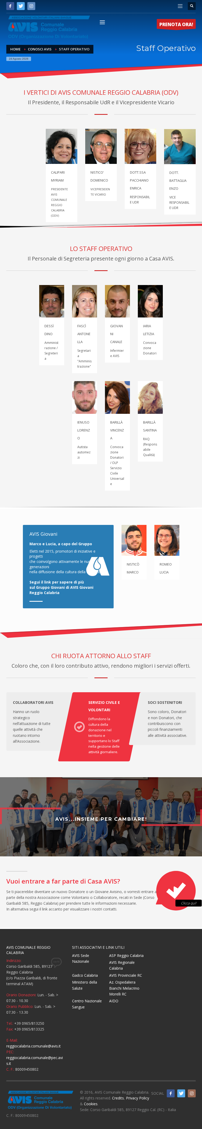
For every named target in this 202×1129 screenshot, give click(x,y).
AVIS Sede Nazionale (80, 958)
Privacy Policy (137, 1097)
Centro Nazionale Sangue (87, 1003)
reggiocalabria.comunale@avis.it (33, 1046)
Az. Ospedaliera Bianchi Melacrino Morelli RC (124, 988)
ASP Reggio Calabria (126, 955)
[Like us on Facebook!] (171, 1093)
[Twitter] (21, 6)
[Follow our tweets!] (181, 1093)
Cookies (91, 1103)
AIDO (113, 1000)
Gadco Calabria (85, 975)
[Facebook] (10, 6)
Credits (118, 1097)
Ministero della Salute (84, 985)
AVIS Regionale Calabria (122, 965)
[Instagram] (31, 6)
